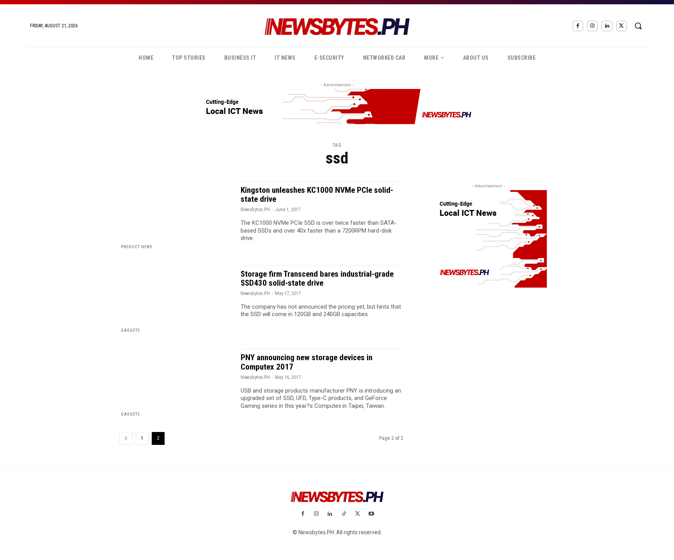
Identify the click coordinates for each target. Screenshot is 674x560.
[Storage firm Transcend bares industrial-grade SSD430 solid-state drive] (176, 299)
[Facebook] (578, 26)
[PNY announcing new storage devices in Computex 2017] (176, 383)
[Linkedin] (606, 26)
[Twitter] (621, 26)
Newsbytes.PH (255, 209)
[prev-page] (126, 438)
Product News (136, 247)
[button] (638, 25)
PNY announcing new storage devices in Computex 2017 (306, 362)
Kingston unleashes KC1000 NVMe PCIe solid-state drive (317, 194)
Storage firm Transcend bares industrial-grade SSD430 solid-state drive (317, 278)
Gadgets (130, 330)
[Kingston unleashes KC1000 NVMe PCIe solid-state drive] (176, 215)
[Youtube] (371, 514)
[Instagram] (592, 26)
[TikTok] (344, 514)
